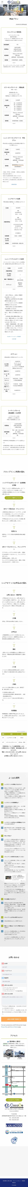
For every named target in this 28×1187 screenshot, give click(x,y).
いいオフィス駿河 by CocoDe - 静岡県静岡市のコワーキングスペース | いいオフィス (18, 877)
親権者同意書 (14, 184)
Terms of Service (14, 1027)
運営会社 (14, 1182)
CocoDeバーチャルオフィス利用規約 (14, 336)
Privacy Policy (4, 1027)
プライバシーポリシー (17, 1180)
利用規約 (23, 1180)
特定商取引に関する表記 (7, 1180)
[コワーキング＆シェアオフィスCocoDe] (14, 2)
